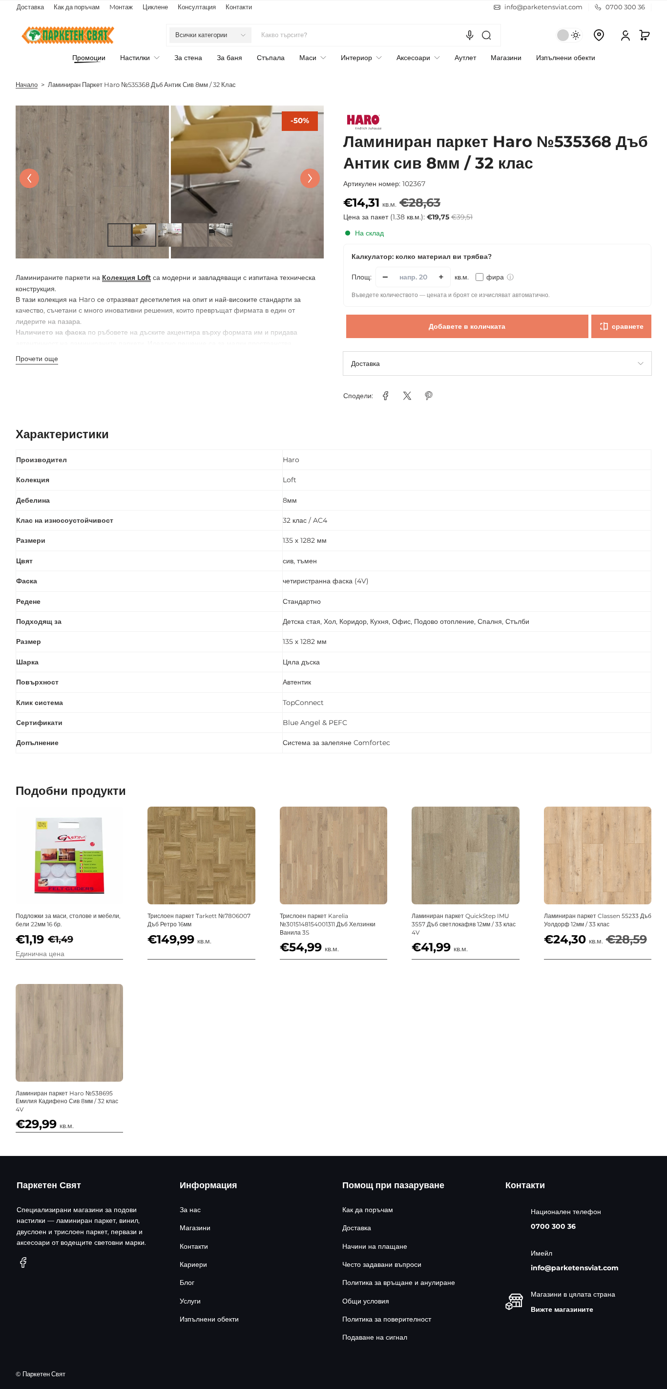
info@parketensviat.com (575, 1267)
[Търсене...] (486, 35)
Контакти (239, 7)
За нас (190, 1209)
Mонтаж (121, 7)
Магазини (195, 1227)
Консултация (197, 7)
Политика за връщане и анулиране (398, 1282)
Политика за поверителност (386, 1319)
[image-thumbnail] (119, 235)
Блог (187, 1282)
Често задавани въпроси (381, 1264)
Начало (27, 84)
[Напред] (310, 178)
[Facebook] (23, 1262)
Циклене (155, 7)
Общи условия (365, 1301)
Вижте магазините (562, 1309)
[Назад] (29, 178)
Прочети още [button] (37, 358)
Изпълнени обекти (209, 1319)
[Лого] (67, 35)
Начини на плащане (374, 1246)
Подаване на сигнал (374, 1337)
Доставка (30, 7)
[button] (210, 35)
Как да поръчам (77, 7)
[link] (386, 396)
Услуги (190, 1301)
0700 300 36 (553, 1226)
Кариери (193, 1264)
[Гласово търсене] (470, 35)
